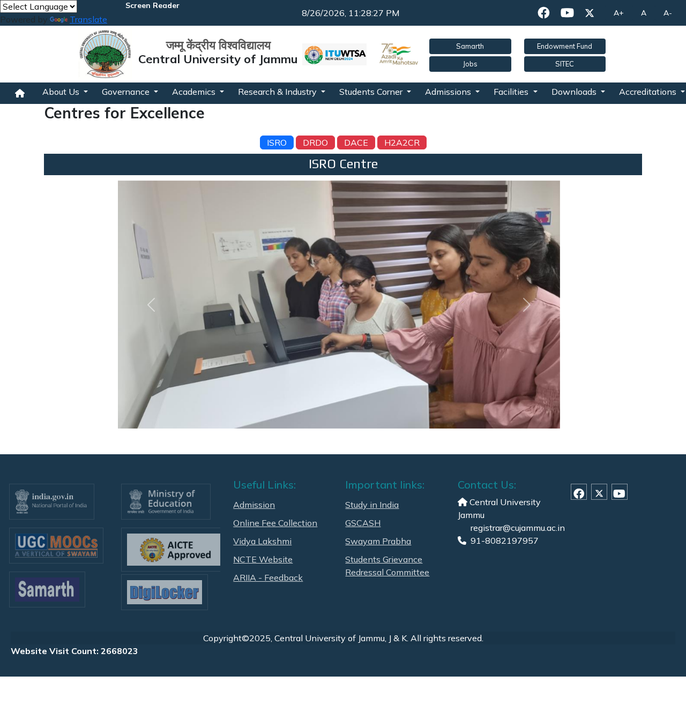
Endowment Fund (564, 46)
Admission (254, 504)
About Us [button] (61, 91)
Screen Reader (152, 5)
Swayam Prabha (378, 541)
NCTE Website (263, 559)
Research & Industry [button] (278, 91)
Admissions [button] (449, 91)
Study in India (372, 504)
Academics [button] (195, 91)
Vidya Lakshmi (262, 541)
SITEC (564, 63)
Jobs (470, 63)
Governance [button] (127, 91)
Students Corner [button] (372, 91)
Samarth (470, 46)
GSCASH (363, 522)
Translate (88, 19)
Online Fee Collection (275, 522)
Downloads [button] (575, 91)
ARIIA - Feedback (268, 577)
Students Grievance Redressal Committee (387, 565)
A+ (619, 13)
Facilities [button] (512, 91)
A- (667, 13)
